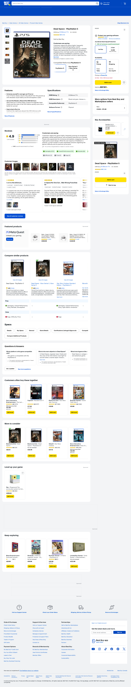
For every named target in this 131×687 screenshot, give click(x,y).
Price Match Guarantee (10, 634)
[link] (15, 216)
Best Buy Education (67, 636)
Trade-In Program (9, 639)
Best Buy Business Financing (12, 661)
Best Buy (4, 23)
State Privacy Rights (39, 676)
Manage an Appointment (40, 634)
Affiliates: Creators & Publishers (70, 631)
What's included (102, 38)
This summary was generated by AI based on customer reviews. (59, 146)
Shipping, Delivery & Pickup (12, 628)
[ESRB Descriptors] (62, 99)
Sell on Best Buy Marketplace (69, 625)
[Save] (124, 82)
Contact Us (36, 642)
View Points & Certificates (40, 652)
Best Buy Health (65, 634)
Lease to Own (8, 655)
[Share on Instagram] (99, 649)
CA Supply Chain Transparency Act (115, 676)
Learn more (100, 642)
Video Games (13, 23)
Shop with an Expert (38, 628)
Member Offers (37, 655)
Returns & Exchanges (10, 631)
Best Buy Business (66, 639)
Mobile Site (110, 670)
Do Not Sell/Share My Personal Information (63, 676)
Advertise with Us (66, 628)
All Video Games (23, 23)
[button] (124, 30)
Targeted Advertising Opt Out (102, 676)
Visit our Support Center (40, 625)
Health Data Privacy (49, 676)
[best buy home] (7, 3)
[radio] (100, 66)
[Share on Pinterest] (117, 649)
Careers (63, 652)
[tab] (9, 330)
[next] (87, 68)
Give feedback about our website (28, 670)
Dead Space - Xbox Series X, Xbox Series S (42, 284)
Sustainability (65, 658)
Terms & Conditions (114, 38)
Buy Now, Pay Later (9, 658)
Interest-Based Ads (30, 676)
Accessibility (7, 676)
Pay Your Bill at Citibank (10, 652)
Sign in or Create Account (99, 623)
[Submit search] (97, 3)
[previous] (54, 68)
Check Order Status (9, 625)
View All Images (17, 280)
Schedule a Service (38, 631)
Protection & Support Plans (40, 636)
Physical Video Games (36, 23)
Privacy (23, 676)
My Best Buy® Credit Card (11, 649)
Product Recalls (8, 636)
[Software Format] (61, 107)
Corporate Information (68, 649)
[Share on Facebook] (111, 649)
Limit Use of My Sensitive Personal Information (83, 676)
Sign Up (119, 632)
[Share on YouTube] (93, 649)
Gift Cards (7, 642)
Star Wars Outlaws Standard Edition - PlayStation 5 (66, 284)
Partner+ (63, 642)
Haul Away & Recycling (39, 639)
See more (56, 57)
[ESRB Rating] (58, 95)
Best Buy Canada (122, 670)
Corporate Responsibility (68, 655)
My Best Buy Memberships (40, 649)
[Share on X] (124, 649)
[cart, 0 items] (125, 3)
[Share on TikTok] (105, 649)
